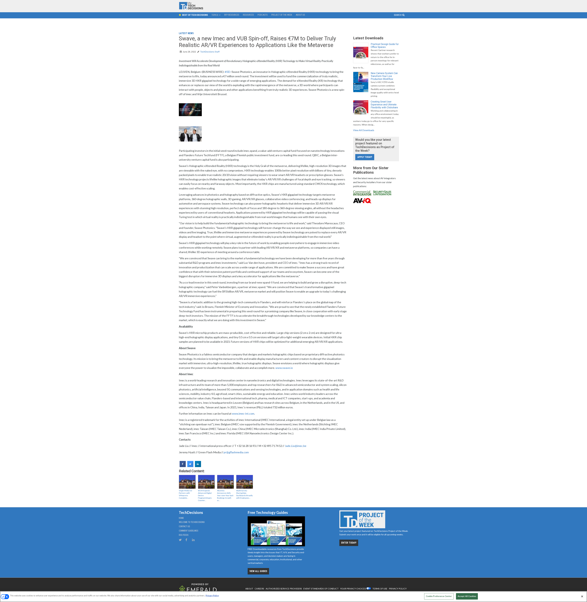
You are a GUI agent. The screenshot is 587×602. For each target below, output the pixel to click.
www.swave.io (284, 367)
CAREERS (259, 588)
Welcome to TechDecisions (192, 522)
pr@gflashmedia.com (236, 452)
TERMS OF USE (379, 588)
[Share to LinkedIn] (198, 466)
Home (181, 518)
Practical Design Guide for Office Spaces (385, 45)
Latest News (186, 33)
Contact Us (184, 526)
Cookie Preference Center (439, 596)
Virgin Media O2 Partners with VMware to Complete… (185, 494)
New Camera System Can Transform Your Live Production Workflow (384, 76)
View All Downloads (363, 130)
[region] (293, 596)
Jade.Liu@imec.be (295, 445)
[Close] (582, 596)
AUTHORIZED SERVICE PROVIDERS (284, 588)
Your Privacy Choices (353, 588)
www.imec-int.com (243, 413)
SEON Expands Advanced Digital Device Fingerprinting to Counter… (205, 495)
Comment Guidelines (188, 530)
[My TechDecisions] (191, 8)
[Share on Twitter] (190, 466)
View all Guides (258, 571)
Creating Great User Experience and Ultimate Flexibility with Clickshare (384, 104)
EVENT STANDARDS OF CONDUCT (321, 588)
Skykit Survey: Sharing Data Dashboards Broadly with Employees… (244, 494)
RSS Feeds (183, 535)
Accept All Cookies (467, 596)
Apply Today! (364, 157)
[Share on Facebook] (183, 466)
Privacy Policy (212, 595)
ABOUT (249, 588)
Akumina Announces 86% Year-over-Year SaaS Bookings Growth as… (225, 495)
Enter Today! (348, 542)
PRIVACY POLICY (398, 588)
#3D (227, 71)
